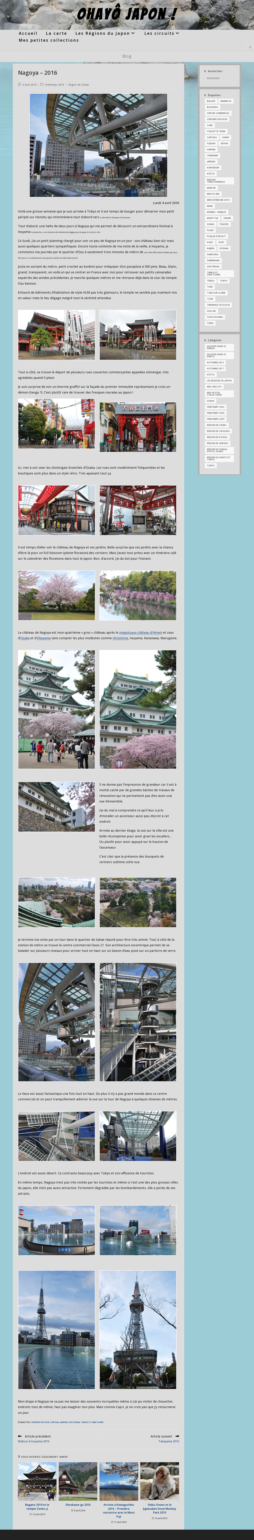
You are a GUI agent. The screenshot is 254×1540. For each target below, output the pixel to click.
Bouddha (212, 107)
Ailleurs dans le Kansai (216, 347)
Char (210, 125)
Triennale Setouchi (218, 304)
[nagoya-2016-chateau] (56, 709)
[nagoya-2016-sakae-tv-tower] (56, 1329)
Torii (210, 286)
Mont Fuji (212, 218)
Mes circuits (214, 386)
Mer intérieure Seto (218, 199)
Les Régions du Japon (219, 380)
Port (221, 242)
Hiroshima (120, 638)
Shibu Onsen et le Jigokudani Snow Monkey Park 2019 (159, 1508)
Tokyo (223, 280)
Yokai (210, 323)
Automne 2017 (215, 368)
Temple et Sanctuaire (92, 1422)
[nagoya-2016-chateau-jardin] (56, 595)
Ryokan (224, 248)
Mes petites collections (214, 393)
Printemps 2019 (215, 419)
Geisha (224, 143)
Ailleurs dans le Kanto (216, 355)
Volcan (211, 310)
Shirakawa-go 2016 (78, 1505)
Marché (211, 187)
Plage (210, 230)
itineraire (212, 155)
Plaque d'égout (216, 236)
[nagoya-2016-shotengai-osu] (56, 424)
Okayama (44, 638)
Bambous (226, 101)
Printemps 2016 (54, 84)
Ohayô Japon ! (127, 14)
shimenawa (213, 260)
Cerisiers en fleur (40, 1422)
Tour (210, 298)
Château (54, 1422)
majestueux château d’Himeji (140, 632)
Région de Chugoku (218, 431)
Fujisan (211, 143)
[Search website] (250, 47)
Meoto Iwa (213, 193)
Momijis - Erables (216, 212)
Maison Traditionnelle (216, 180)
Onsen (227, 218)
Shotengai (74, 1422)
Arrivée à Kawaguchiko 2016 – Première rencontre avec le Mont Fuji (119, 1510)
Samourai (212, 254)
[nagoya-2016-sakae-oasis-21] (56, 1022)
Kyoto (211, 173)
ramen (210, 248)
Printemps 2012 (215, 406)
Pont (210, 242)
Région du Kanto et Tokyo (218, 458)
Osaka (25, 638)
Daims (225, 137)
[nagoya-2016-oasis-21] (98, 145)
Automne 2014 (215, 362)
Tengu (210, 280)
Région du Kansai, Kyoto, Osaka (217, 450)
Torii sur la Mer (216, 292)
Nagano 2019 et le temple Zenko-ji (37, 1506)
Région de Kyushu (217, 437)
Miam (210, 206)
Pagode (224, 224)
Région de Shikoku (217, 443)
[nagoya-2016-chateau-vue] (56, 902)
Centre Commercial (218, 113)
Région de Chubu (78, 84)
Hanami (211, 149)
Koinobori (213, 167)
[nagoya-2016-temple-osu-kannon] (56, 335)
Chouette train (216, 131)
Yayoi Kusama (215, 317)
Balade (211, 101)
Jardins (64, 1422)
